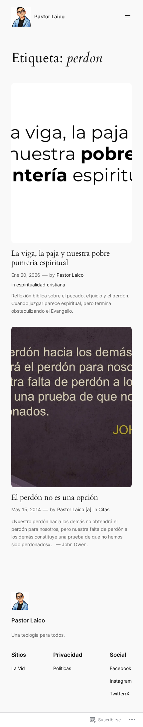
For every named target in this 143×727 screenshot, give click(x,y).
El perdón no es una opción (54, 497)
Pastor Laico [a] (74, 509)
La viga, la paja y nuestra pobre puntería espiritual (60, 258)
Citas (103, 509)
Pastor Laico (49, 17)
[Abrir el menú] (128, 17)
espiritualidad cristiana (40, 284)
